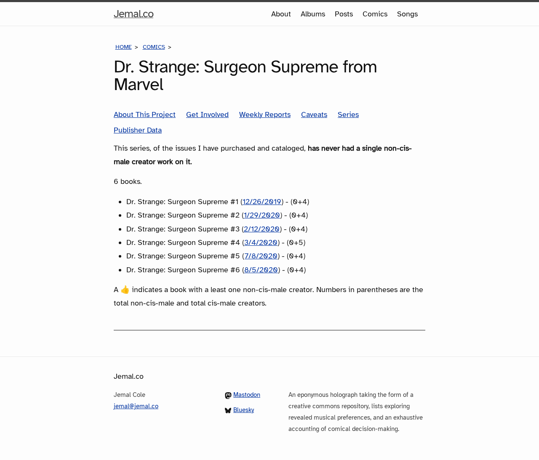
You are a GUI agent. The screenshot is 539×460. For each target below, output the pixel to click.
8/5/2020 (261, 269)
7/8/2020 (261, 256)
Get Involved (207, 114)
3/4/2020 (261, 242)
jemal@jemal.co (136, 406)
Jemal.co (133, 16)
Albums (313, 14)
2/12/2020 (262, 229)
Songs (407, 14)
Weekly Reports (265, 114)
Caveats (314, 114)
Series (348, 114)
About (281, 14)
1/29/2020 (262, 215)
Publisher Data (138, 130)
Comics (375, 14)
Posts (344, 14)
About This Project (145, 114)
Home (123, 47)
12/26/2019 (262, 201)
